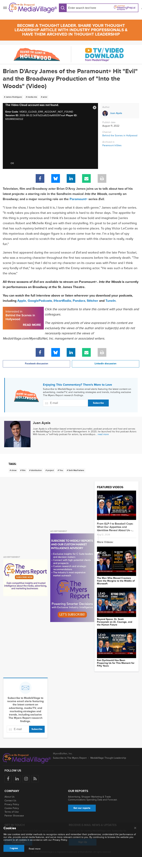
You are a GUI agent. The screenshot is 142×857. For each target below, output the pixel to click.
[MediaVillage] (33, 8)
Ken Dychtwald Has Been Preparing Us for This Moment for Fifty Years (115, 663)
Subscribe (98, 402)
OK (12, 163)
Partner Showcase (14, 815)
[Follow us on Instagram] (26, 778)
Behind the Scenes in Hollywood (119, 135)
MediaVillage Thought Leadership (108, 757)
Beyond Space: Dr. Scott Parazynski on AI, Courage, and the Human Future (114, 622)
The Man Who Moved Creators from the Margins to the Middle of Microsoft (116, 581)
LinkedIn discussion (105, 363)
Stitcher (92, 301)
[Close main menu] (135, 828)
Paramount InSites (112, 145)
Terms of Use (12, 811)
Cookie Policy (12, 808)
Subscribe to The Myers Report (70, 757)
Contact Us (10, 800)
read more (103, 434)
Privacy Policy (12, 804)
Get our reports (81, 808)
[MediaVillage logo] (27, 758)
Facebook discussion (36, 363)
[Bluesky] (55, 178)
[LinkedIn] (71, 178)
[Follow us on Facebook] (8, 778)
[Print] (102, 178)
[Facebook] (40, 178)
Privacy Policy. (60, 839)
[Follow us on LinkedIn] (17, 778)
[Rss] (35, 778)
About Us (10, 796)
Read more (35, 848)
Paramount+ (79, 199)
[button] (94, 106)
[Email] (86, 178)
